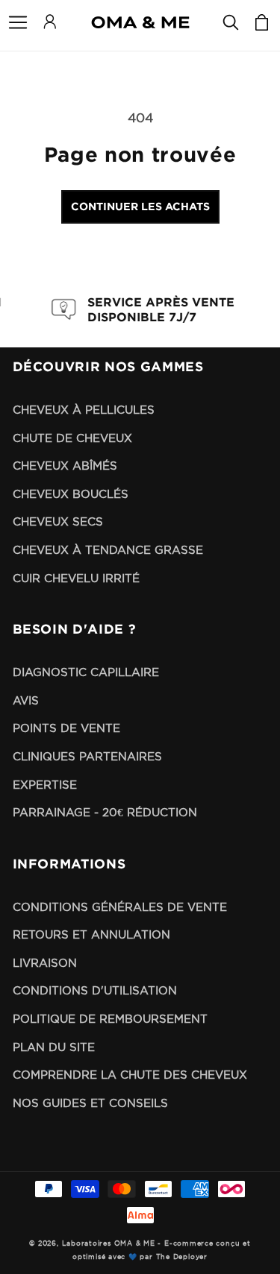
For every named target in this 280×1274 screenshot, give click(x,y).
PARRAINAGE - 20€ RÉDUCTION (105, 812)
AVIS (26, 700)
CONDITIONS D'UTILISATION (95, 990)
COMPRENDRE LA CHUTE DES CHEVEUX (130, 1074)
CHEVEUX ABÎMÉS (65, 465)
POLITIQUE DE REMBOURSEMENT (110, 1018)
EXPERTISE (45, 784)
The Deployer (182, 1257)
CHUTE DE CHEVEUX (72, 438)
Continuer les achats (140, 206)
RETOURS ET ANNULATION (91, 934)
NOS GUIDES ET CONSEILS (90, 1103)
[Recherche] (230, 22)
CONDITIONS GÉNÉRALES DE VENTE (120, 907)
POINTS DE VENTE (66, 728)
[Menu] (18, 22)
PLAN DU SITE (54, 1047)
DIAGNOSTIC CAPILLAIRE (86, 672)
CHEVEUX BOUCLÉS (70, 494)
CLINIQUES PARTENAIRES (87, 756)
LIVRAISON (45, 962)
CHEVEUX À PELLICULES (84, 409)
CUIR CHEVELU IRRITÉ (76, 578)
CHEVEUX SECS (58, 521)
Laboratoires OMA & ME (108, 1243)
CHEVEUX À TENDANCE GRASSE (108, 549)
